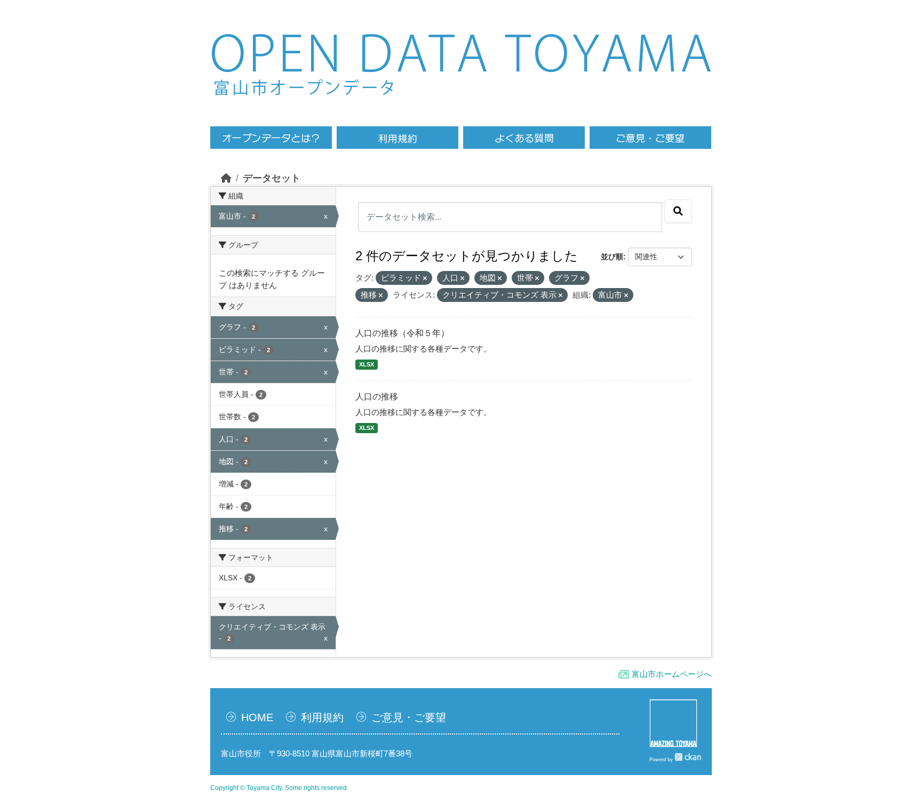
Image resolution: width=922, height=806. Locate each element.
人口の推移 (376, 396)
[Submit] (678, 211)
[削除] (425, 278)
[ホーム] (226, 178)
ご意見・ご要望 (408, 717)
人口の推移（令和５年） (402, 333)
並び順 (612, 256)
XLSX (366, 364)
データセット (271, 178)
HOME (257, 717)
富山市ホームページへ (672, 674)
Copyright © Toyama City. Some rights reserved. (279, 788)
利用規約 (322, 717)
